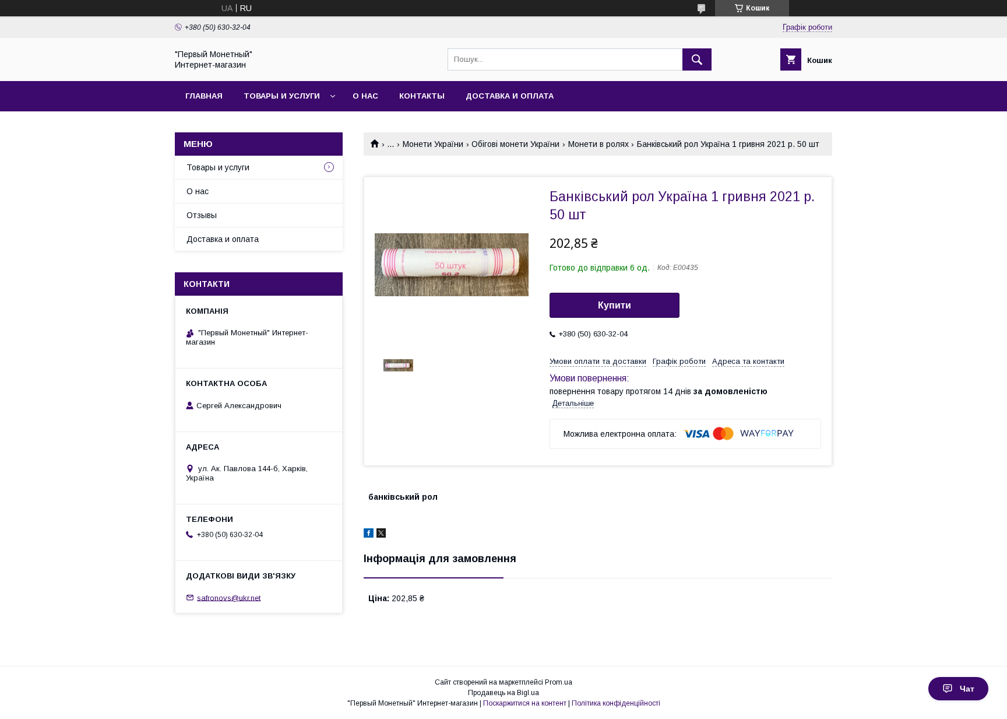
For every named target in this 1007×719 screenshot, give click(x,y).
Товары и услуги (282, 96)
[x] (381, 534)
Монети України (433, 144)
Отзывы (201, 215)
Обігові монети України (515, 144)
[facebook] (369, 534)
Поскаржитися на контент (524, 703)
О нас (365, 96)
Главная (204, 96)
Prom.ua (558, 682)
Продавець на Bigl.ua (503, 693)
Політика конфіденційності (616, 703)
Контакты (422, 96)
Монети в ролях (598, 144)
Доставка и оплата (510, 96)
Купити (614, 305)
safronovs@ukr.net (228, 597)
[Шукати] (697, 59)
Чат (967, 688)
